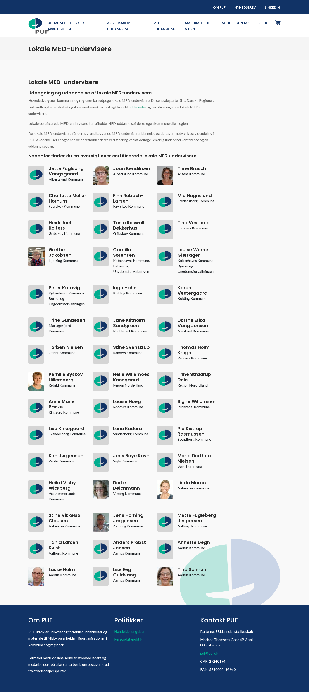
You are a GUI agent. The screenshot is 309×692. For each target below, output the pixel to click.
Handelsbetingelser (129, 631)
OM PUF (219, 7)
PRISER (262, 23)
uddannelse (137, 107)
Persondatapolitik (128, 639)
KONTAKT (244, 23)
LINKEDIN (272, 7)
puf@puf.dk (209, 653)
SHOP (226, 23)
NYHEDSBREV (245, 7)
